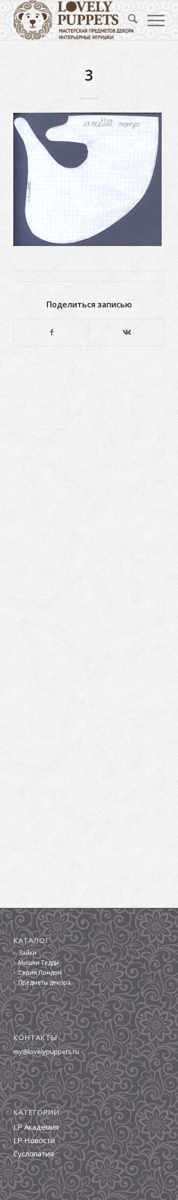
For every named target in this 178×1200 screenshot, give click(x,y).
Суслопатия (33, 1153)
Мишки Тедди (38, 962)
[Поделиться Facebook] (51, 332)
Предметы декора (44, 982)
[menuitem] (127, 20)
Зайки (27, 953)
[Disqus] (89, 489)
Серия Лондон (40, 972)
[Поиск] (127, 20)
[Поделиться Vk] (126, 332)
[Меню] (151, 20)
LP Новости (34, 1140)
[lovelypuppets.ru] (73, 20)
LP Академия (36, 1127)
